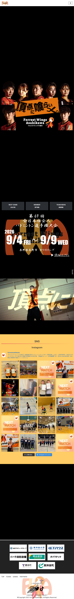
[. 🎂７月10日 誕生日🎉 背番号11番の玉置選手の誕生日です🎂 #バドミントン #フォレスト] (10, 388)
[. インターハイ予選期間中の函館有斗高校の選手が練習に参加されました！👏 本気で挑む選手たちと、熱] (10, 406)
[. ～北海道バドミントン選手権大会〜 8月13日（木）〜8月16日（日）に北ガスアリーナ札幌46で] (46, 369)
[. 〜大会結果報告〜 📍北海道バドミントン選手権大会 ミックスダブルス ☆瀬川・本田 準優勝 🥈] (10, 369)
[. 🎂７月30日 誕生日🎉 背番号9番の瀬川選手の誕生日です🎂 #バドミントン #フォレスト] (65, 369)
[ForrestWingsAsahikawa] (5, 3)
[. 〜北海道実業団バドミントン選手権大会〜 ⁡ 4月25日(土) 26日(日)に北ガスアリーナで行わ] (65, 443)
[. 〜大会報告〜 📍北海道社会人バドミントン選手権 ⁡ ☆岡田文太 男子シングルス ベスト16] (46, 388)
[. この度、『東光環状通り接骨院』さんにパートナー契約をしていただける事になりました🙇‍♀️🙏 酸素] (28, 388)
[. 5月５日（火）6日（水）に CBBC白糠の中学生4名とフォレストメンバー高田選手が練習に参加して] (28, 424)
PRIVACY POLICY (41, 595)
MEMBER (37, 206)
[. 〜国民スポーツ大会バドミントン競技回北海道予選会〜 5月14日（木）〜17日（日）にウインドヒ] (10, 424)
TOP (2, 577)
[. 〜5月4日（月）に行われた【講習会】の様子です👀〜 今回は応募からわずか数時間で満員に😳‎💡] (46, 424)
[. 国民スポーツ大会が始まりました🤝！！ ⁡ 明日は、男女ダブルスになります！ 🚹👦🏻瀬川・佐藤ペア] (65, 406)
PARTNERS (23, 577)
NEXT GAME (13, 206)
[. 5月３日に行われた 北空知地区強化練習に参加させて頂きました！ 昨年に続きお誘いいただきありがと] (65, 424)
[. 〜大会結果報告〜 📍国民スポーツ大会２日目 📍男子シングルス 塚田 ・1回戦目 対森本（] (28, 406)
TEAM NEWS (61, 206)
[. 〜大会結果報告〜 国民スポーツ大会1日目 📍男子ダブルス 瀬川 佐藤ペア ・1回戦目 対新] (46, 406)
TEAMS (8, 577)
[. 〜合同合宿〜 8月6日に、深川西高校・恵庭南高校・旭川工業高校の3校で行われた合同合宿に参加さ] (28, 369)
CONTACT (30, 595)
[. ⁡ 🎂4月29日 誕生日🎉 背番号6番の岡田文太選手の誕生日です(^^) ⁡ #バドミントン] (10, 443)
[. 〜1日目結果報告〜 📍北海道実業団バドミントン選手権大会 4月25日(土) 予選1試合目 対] (46, 443)
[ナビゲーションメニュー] (70, 3)
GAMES (15, 577)
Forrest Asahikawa (36, 597)
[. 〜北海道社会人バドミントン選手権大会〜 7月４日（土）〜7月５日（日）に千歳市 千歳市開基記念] (65, 388)
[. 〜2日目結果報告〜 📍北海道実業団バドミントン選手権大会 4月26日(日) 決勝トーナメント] (28, 443)
